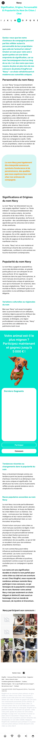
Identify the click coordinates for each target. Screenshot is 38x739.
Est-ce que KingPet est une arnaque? (23, 684)
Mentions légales (6, 684)
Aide (3, 679)
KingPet (4, 677)
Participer (19, 445)
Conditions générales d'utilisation (11, 681)
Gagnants (30, 677)
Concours (19, 451)
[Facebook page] (24, 673)
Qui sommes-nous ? (7, 686)
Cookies (24, 681)
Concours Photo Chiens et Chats (16, 677)
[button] (3, 3)
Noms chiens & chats (12, 679)
